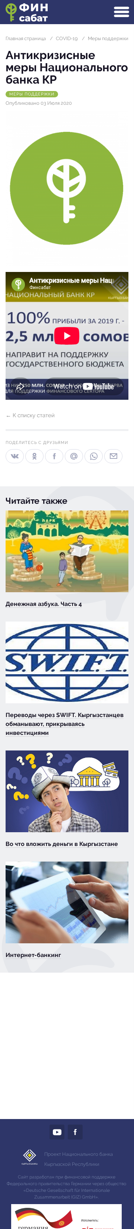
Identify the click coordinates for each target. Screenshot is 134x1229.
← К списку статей (30, 415)
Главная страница (26, 38)
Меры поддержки (108, 38)
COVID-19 (67, 38)
